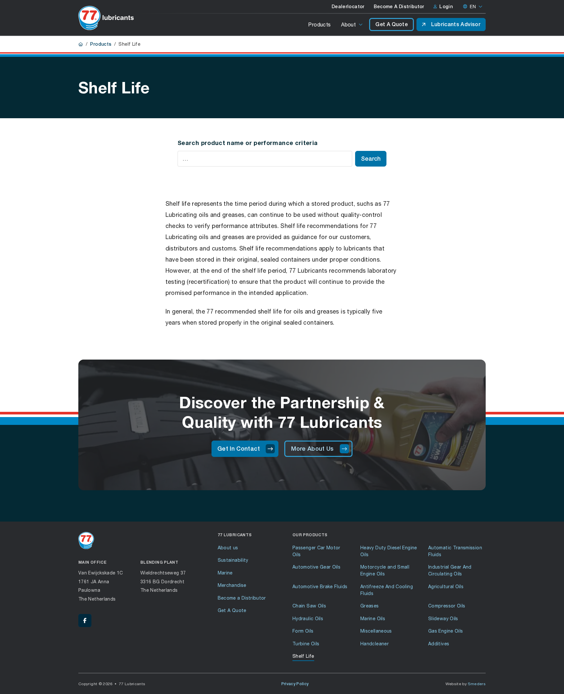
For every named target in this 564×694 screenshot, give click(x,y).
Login (446, 6)
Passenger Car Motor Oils (316, 551)
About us (228, 547)
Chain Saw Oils (309, 605)
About (348, 24)
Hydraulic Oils (307, 618)
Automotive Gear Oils (316, 567)
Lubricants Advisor (455, 24)
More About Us (312, 448)
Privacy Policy (295, 684)
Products (319, 24)
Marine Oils (372, 618)
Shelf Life (303, 656)
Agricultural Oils (445, 586)
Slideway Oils (443, 618)
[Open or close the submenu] (361, 24)
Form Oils (302, 631)
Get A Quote (391, 24)
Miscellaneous (376, 631)
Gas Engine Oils (445, 631)
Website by (466, 683)
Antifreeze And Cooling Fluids (386, 590)
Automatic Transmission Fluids (455, 551)
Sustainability (233, 560)
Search (371, 158)
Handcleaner (374, 643)
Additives (438, 643)
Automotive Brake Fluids (319, 586)
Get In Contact (238, 448)
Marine (225, 572)
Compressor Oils (446, 605)
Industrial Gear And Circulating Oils (450, 570)
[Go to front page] (106, 18)
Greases (369, 605)
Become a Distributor (242, 598)
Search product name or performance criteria (248, 142)
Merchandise (232, 585)
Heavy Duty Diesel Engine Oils (388, 551)
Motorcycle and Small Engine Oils (384, 570)
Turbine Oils (305, 643)
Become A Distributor (399, 6)
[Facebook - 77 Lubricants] (84, 620)
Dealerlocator (348, 6)
